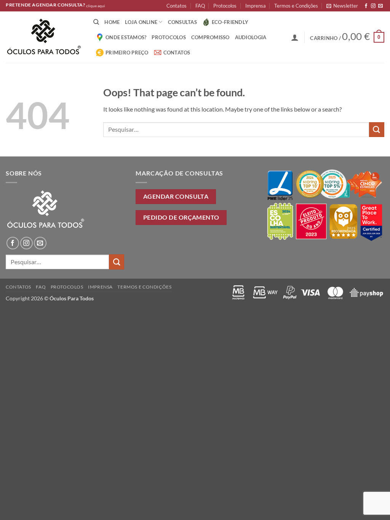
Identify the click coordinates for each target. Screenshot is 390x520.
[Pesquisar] (96, 22)
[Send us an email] (380, 6)
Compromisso (210, 37)
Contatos (176, 6)
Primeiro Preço (127, 52)
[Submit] (376, 129)
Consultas (182, 22)
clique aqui (95, 6)
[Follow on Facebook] (366, 6)
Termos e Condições (296, 6)
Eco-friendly (230, 22)
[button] (342, 5)
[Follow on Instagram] (373, 6)
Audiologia (251, 37)
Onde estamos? (125, 37)
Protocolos (225, 6)
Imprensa (255, 6)
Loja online (141, 22)
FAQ (200, 6)
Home (112, 22)
